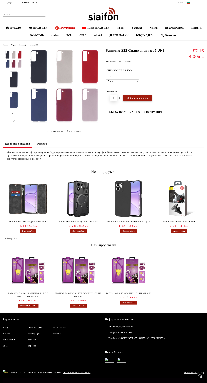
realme (55, 35)
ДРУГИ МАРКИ (118, 35)
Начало (5, 45)
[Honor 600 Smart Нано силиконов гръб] (129, 198)
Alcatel (98, 35)
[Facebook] (197, 2)
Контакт (32, 340)
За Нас (6, 346)
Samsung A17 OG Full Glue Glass (129, 293)
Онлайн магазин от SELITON (103, 380)
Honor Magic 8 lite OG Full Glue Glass (78, 295)
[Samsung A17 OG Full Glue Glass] (129, 270)
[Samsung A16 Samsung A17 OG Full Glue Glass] (28, 270)
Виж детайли (28, 231)
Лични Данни (59, 327)
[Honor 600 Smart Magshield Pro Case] (78, 198)
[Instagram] (202, 2)
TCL (69, 35)
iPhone (120, 28)
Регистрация (34, 334)
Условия (57, 334)
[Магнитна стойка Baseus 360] (179, 198)
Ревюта (42, 143)
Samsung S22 (33, 45)
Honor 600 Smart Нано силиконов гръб (128, 221)
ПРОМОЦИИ (67, 28)
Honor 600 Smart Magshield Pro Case (78, 221)
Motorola (196, 28)
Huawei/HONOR (174, 28)
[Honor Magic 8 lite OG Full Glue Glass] (78, 270)
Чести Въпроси (35, 327)
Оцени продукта (74, 131)
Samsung (137, 28)
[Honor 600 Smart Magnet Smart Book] (28, 198)
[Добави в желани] (202, 91)
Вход (5, 327)
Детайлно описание (17, 143)
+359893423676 (29, 2)
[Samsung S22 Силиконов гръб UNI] (63, 124)
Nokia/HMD (37, 35)
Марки (13, 45)
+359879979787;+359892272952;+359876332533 (141, 338)
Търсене (32, 346)
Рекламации (9, 340)
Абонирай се (11, 238)
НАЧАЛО (15, 28)
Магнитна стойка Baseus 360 (179, 221)
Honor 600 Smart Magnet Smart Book (28, 221)
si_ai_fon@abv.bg (124, 327)
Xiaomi (154, 28)
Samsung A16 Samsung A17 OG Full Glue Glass (28, 295)
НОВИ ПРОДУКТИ (98, 28)
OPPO (82, 35)
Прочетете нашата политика (76, 372)
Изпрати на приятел (55, 131)
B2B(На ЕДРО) (145, 35)
